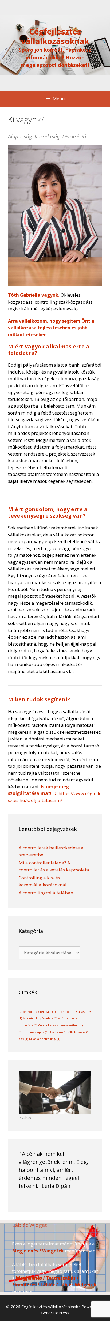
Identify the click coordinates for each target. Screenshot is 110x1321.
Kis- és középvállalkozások (69, 1032)
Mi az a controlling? (44, 1039)
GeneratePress (55, 1312)
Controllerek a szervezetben (60, 1025)
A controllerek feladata (37, 1012)
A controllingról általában (46, 893)
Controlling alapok (33, 1032)
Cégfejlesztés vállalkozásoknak (55, 36)
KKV (23, 1039)
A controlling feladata (40, 1018)
